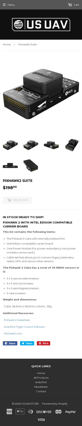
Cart (76, 4)
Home (7, 44)
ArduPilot (41, 382)
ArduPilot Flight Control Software (24, 326)
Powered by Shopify (54, 403)
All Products (41, 377)
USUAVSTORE (30, 403)
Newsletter (41, 386)
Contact (41, 391)
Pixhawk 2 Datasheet (17, 319)
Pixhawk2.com (13, 333)
